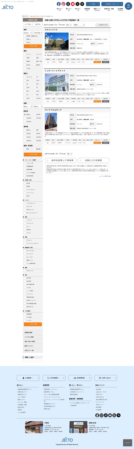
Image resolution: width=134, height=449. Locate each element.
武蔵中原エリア (22, 394)
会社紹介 (98, 389)
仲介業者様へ (54, 378)
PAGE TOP (128, 442)
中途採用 (98, 410)
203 (47, 142)
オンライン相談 (22, 402)
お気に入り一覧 (29, 350)
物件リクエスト (29, 346)
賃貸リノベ (97, 9)
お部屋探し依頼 (22, 404)
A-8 (48, 62)
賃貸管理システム (49, 392)
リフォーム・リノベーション (52, 397)
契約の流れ (21, 407)
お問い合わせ (106, 378)
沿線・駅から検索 (30, 341)
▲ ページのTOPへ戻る (105, 176)
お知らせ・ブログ (101, 392)
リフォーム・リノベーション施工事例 (54, 400)
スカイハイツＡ (51, 30)
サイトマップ (100, 402)
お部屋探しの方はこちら (112, 4)
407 (48, 101)
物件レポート (21, 399)
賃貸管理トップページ (50, 389)
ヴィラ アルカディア (53, 110)
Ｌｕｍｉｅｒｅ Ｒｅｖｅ (55, 71)
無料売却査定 (74, 394)
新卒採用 (98, 407)
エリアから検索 (29, 337)
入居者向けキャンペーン (77, 392)
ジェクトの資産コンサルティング (79, 403)
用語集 (20, 410)
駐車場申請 (81, 378)
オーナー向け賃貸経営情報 (51, 394)
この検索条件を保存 (102, 24)
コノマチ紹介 (21, 397)
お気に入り (97, 62)
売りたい (78, 9)
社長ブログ (99, 394)
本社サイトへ (100, 404)
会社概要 (120, 9)
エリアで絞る (28, 24)
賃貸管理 (87, 9)
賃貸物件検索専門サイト (25, 389)
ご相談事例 (73, 405)
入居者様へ (28, 378)
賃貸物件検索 (28, 332)
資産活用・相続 (109, 9)
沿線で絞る (38, 24)
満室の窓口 (47, 409)
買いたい (68, 9)
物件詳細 (106, 62)
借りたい (59, 9)
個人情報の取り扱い (102, 399)
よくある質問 (21, 412)
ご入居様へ (93, 4)
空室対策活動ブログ (49, 406)
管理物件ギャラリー (49, 403)
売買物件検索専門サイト (77, 389)
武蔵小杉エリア (22, 392)
